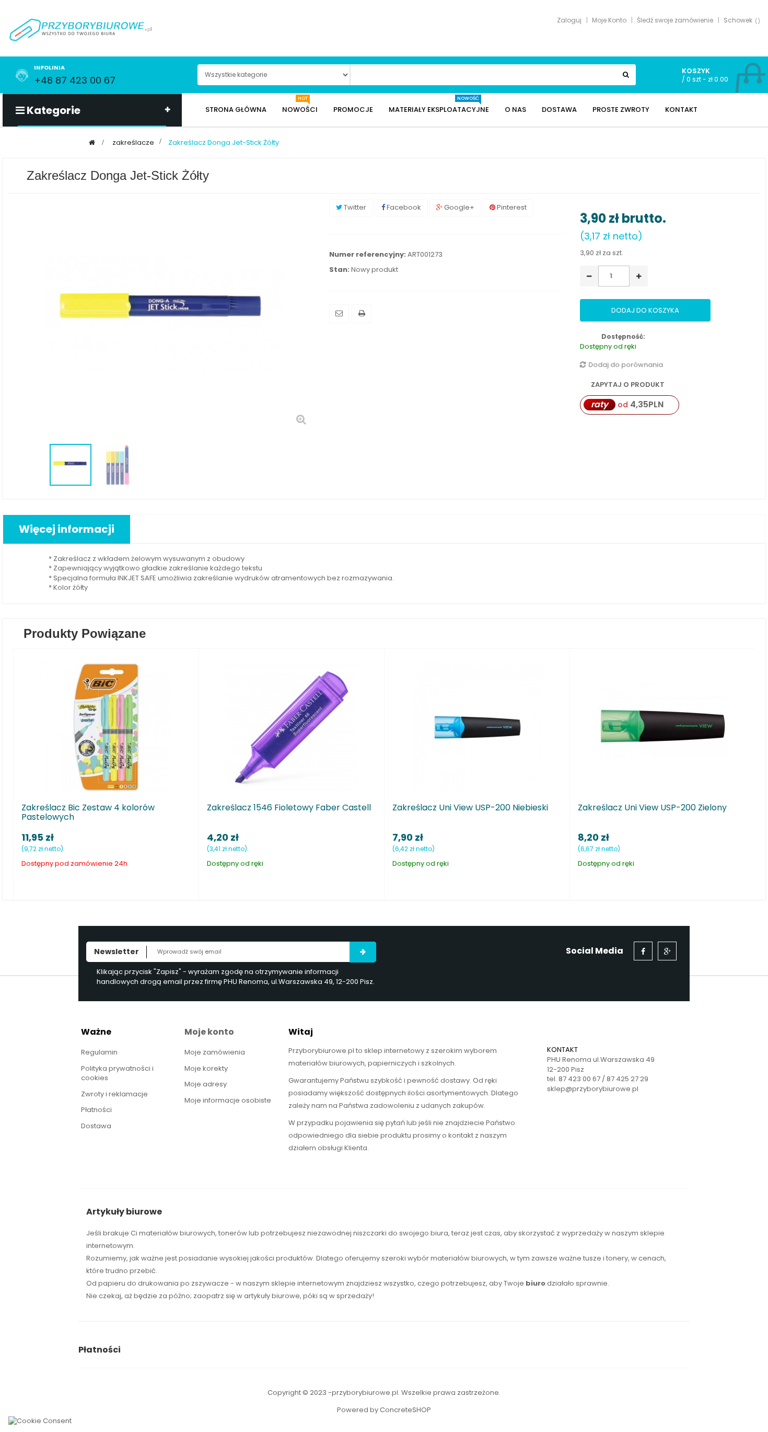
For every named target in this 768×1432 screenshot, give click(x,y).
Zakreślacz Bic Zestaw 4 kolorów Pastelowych (88, 812)
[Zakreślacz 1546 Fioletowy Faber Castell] (291, 727)
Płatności (96, 1110)
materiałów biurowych (177, 1233)
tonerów (232, 1233)
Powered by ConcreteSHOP (384, 1410)
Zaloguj (569, 20)
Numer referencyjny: (367, 254)
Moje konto (209, 1032)
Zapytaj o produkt (627, 384)
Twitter (354, 207)
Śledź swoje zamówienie (675, 20)
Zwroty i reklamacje (114, 1094)
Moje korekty (206, 1068)
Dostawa (96, 1126)
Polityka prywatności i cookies (117, 1073)
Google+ (458, 207)
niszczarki (370, 1233)
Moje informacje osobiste (227, 1100)
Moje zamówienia (214, 1052)
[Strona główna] (92, 142)
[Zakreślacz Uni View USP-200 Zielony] (662, 727)
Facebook (403, 207)
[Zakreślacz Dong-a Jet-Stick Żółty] (70, 465)
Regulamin (99, 1052)
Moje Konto (609, 20)
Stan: (339, 269)
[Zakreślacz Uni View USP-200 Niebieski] (477, 727)
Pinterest (511, 207)
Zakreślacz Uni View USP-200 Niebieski (470, 807)
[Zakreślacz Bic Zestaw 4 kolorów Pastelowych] (106, 727)
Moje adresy (205, 1084)
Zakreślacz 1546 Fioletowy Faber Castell (289, 807)
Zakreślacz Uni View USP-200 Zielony (652, 807)
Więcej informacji (66, 529)
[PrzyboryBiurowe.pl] (81, 29)
